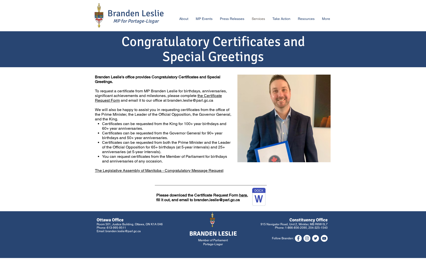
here (243, 195)
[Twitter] (315, 238)
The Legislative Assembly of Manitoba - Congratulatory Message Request (159, 170)
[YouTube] (324, 238)
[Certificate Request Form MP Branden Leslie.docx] (259, 197)
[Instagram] (306, 238)
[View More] (131, 15)
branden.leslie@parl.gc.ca (190, 100)
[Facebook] (298, 238)
